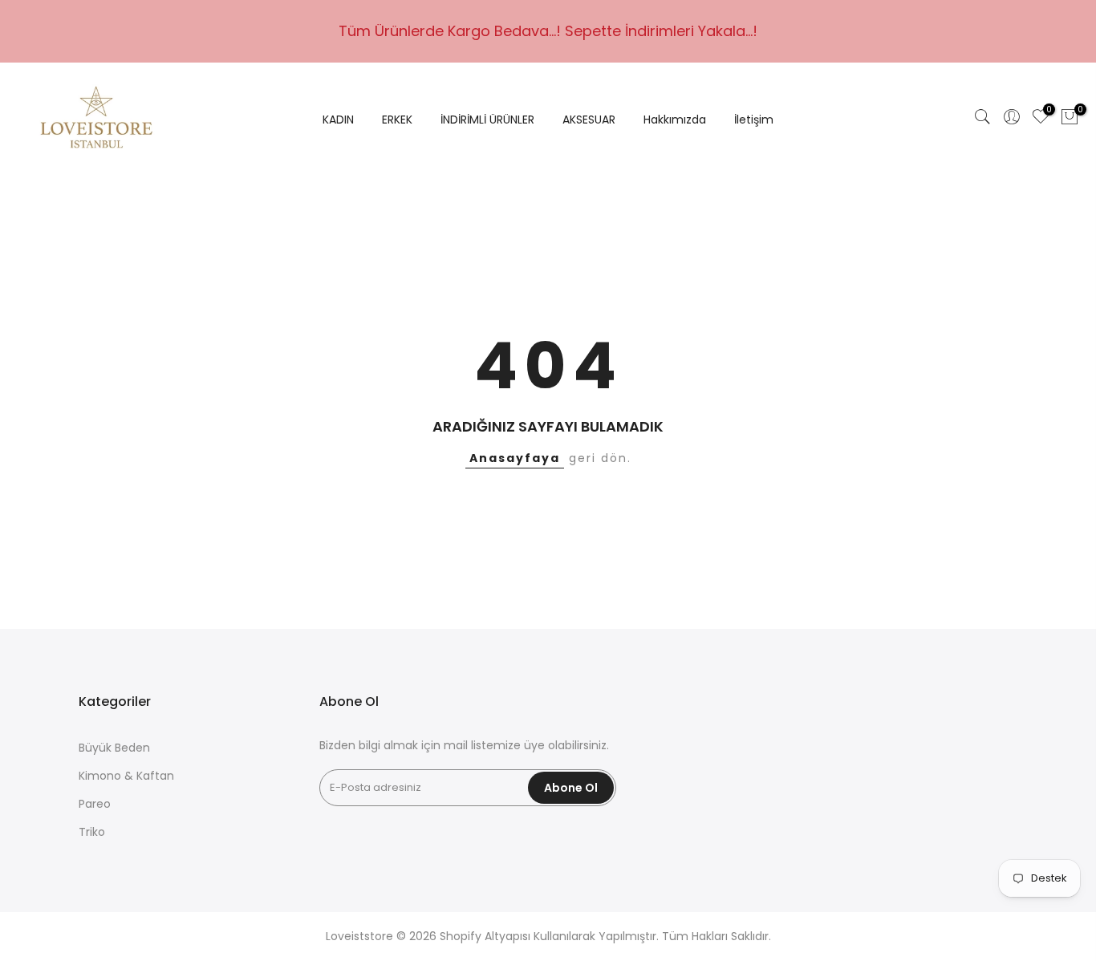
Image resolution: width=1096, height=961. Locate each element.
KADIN (338, 120)
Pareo (95, 804)
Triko (92, 832)
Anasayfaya (514, 458)
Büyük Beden (114, 748)
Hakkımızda (674, 120)
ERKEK (397, 120)
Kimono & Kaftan (126, 776)
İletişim (753, 120)
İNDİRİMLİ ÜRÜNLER (487, 120)
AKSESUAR (588, 120)
